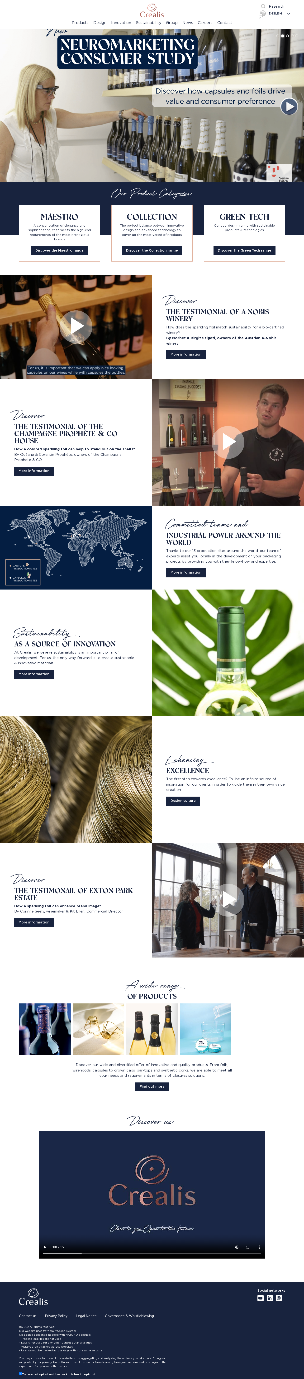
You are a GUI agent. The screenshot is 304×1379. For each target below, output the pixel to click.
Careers (205, 23)
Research (276, 6)
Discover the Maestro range (59, 250)
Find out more (152, 1086)
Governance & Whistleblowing (129, 1316)
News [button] (187, 23)
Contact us (28, 1316)
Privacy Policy (56, 1316)
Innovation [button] (121, 23)
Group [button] (172, 23)
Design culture (183, 801)
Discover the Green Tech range (244, 250)
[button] (277, 36)
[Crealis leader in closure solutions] (152, 10)
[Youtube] (260, 1298)
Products (80, 23)
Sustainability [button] (148, 23)
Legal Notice (86, 1316)
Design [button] (99, 23)
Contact (224, 23)
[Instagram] (279, 1298)
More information (186, 354)
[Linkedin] (270, 1298)
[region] (152, 105)
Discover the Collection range (152, 250)
